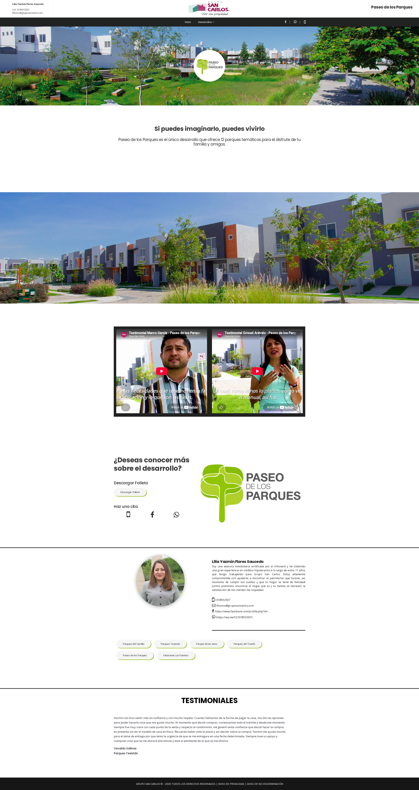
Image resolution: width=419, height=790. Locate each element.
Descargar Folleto (130, 492)
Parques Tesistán (170, 643)
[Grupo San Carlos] (209, 9)
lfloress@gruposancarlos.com (27, 12)
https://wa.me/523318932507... (234, 617)
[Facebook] (285, 22)
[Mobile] (305, 22)
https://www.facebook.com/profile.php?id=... (241, 611)
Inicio (188, 22)
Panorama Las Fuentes (175, 655)
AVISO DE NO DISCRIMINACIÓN (265, 783)
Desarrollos (205, 22)
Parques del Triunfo (244, 643)
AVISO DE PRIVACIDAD (231, 783)
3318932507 (23, 9)
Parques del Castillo (133, 643)
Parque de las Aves (206, 643)
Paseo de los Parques (135, 655)
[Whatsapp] (295, 22)
